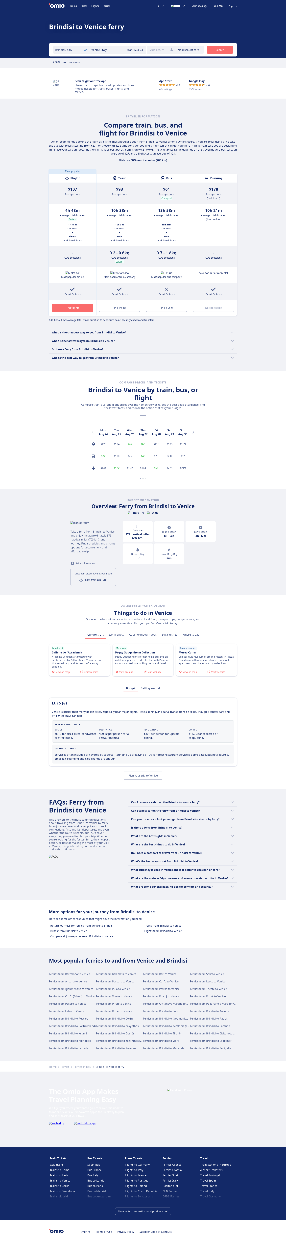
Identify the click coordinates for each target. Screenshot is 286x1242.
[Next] (193, 432)
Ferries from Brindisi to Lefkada (69, 1048)
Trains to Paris (59, 1175)
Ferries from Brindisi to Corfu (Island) (72, 1026)
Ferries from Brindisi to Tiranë (162, 1033)
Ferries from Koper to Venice (114, 1011)
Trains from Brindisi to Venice (162, 925)
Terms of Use (103, 1232)
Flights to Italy (134, 1170)
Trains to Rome (59, 1170)
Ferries (106, 5)
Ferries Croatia (172, 1170)
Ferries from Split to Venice (207, 974)
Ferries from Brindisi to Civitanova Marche (216, 1033)
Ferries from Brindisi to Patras (209, 1018)
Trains (73, 5)
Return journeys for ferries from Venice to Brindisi (81, 925)
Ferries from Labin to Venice (66, 1011)
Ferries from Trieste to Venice (208, 989)
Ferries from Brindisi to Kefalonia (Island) (168, 1026)
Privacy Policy (125, 1232)
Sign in (233, 6)
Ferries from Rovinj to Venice (161, 996)
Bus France (94, 1170)
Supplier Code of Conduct (156, 1232)
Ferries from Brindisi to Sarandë (210, 1026)
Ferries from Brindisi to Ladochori (211, 1041)
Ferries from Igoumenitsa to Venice (71, 989)
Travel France (208, 1186)
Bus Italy (92, 1175)
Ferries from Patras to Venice (161, 989)
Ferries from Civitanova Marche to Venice (169, 1003)
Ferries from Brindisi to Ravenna (116, 1048)
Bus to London (96, 1180)
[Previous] (92, 432)
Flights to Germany (137, 1164)
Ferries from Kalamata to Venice (116, 974)
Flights (95, 5)
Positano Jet (170, 1186)
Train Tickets (58, 1158)
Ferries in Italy (82, 1067)
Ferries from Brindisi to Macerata (164, 1048)
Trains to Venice (60, 1180)
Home (53, 1067)
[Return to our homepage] (59, 6)
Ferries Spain (171, 1175)
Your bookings (200, 6)
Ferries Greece (172, 1164)
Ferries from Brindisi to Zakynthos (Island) (122, 1041)
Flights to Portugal (137, 1180)
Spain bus (93, 1164)
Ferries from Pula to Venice (113, 989)
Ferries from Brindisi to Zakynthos (117, 1026)
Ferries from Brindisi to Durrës (115, 1033)
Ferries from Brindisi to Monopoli (70, 1041)
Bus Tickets (94, 1158)
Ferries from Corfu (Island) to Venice (72, 996)
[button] (135, 50)
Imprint (85, 1232)
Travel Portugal (210, 1175)
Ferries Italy (170, 1180)
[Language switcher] (178, 6)
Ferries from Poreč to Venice (208, 996)
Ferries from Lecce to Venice (207, 981)
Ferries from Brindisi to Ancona (209, 1011)
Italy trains (57, 1164)
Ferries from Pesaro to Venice (67, 1003)
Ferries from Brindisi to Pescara (69, 1018)
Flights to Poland (136, 1186)
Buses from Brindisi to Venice (68, 931)
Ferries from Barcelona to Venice (69, 974)
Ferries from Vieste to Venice (114, 996)
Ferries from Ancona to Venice (68, 981)
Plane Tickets (133, 1158)
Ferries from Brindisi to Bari (160, 1011)
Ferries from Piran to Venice (113, 1003)
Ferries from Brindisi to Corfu (114, 1018)
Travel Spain (208, 1180)
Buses (84, 5)
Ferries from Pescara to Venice (115, 981)
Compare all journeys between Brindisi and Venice (81, 936)
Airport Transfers (211, 1170)
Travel (204, 1158)
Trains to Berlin (60, 1186)
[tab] (95, 635)
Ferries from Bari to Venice (159, 974)
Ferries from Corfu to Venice (161, 981)
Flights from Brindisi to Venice (163, 931)
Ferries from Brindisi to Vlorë (161, 1041)
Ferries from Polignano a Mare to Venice (215, 1003)
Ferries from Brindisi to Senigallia (211, 1048)
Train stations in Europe (215, 1164)
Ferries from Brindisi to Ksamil (68, 1033)
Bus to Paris (95, 1186)
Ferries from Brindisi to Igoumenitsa (166, 1018)
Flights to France (135, 1175)
